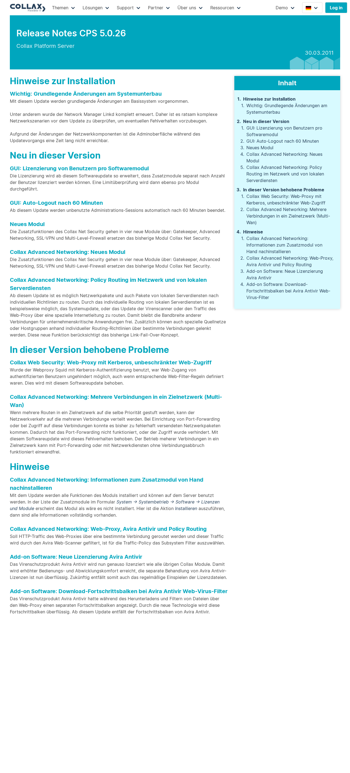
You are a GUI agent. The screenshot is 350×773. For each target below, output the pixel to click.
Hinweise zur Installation (269, 99)
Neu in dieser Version (266, 121)
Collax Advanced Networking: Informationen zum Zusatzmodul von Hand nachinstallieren (284, 245)
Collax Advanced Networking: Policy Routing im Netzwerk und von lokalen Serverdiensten (285, 174)
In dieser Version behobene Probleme (283, 189)
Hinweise (253, 232)
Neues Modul (259, 147)
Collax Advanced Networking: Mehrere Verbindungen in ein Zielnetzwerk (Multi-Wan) (288, 216)
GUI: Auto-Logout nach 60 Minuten (282, 141)
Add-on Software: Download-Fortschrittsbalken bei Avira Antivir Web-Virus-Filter (288, 291)
